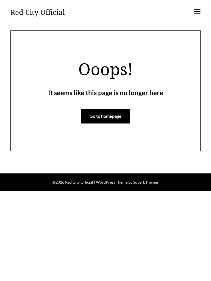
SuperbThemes (146, 182)
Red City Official (37, 12)
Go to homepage (105, 116)
